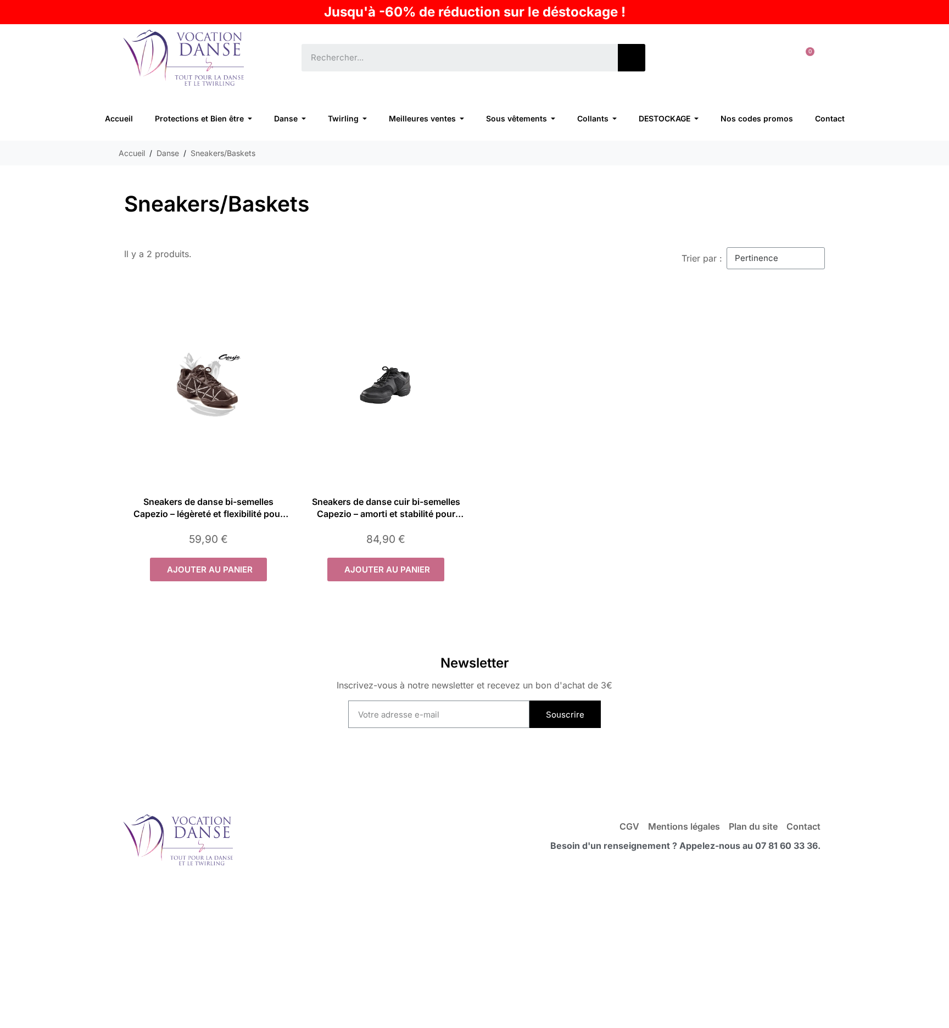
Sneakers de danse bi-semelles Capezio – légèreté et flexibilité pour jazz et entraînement (208, 514)
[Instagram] (496, 769)
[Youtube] (452, 769)
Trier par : (702, 258)
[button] (805, 58)
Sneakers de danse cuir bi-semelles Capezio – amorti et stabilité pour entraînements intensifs (386, 514)
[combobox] (452, 57)
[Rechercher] (631, 57)
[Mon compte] (771, 57)
